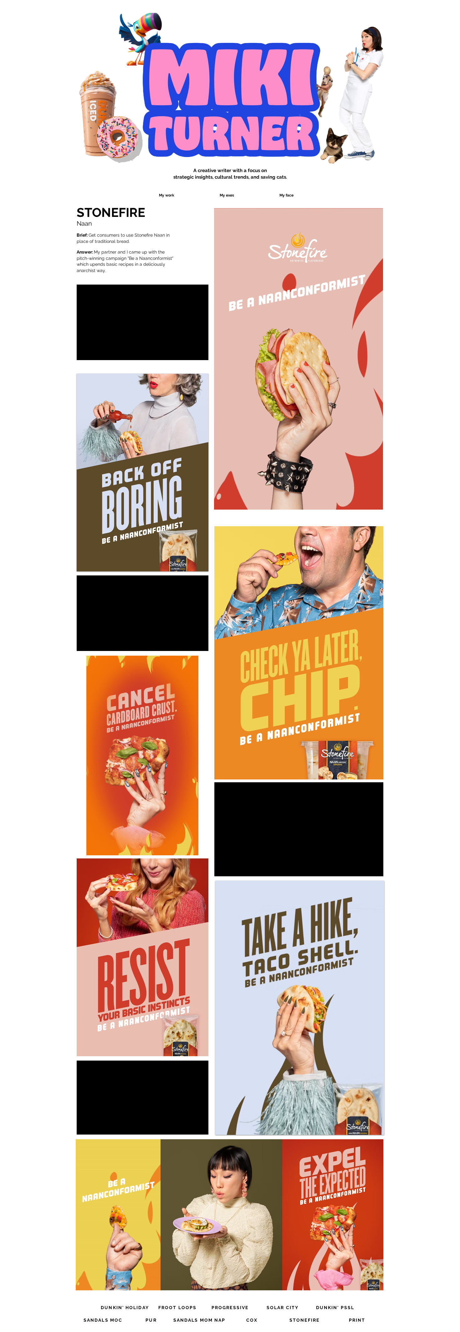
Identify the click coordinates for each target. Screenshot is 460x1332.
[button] (375, 503)
